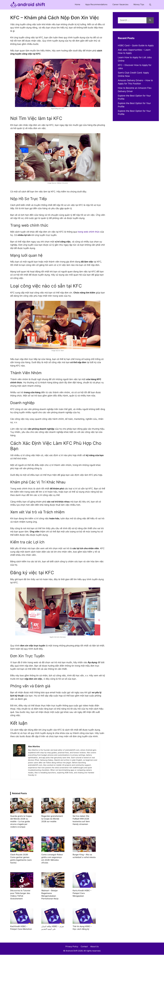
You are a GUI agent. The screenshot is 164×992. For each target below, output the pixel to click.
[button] (150, 4)
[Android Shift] (27, 4)
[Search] (150, 20)
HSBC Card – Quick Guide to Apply (136, 45)
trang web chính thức (89, 231)
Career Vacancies (120, 4)
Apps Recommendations (96, 4)
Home (77, 4)
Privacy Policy (71, 946)
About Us (94, 946)
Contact (84, 946)
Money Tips (139, 4)
